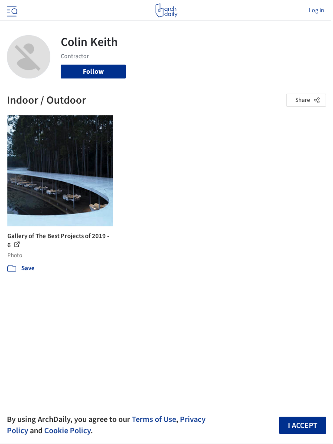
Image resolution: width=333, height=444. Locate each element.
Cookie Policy (67, 430)
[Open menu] (11, 10)
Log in (316, 10)
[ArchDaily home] (166, 10)
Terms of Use (154, 419)
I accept (302, 425)
